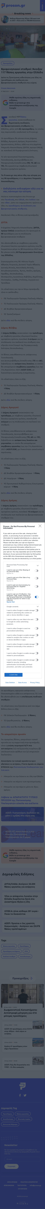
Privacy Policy (35, 682)
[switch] (36, 571)
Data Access (22, 682)
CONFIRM (14, 675)
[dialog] (22, 604)
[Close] (41, 527)
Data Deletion (10, 682)
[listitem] (22, 565)
